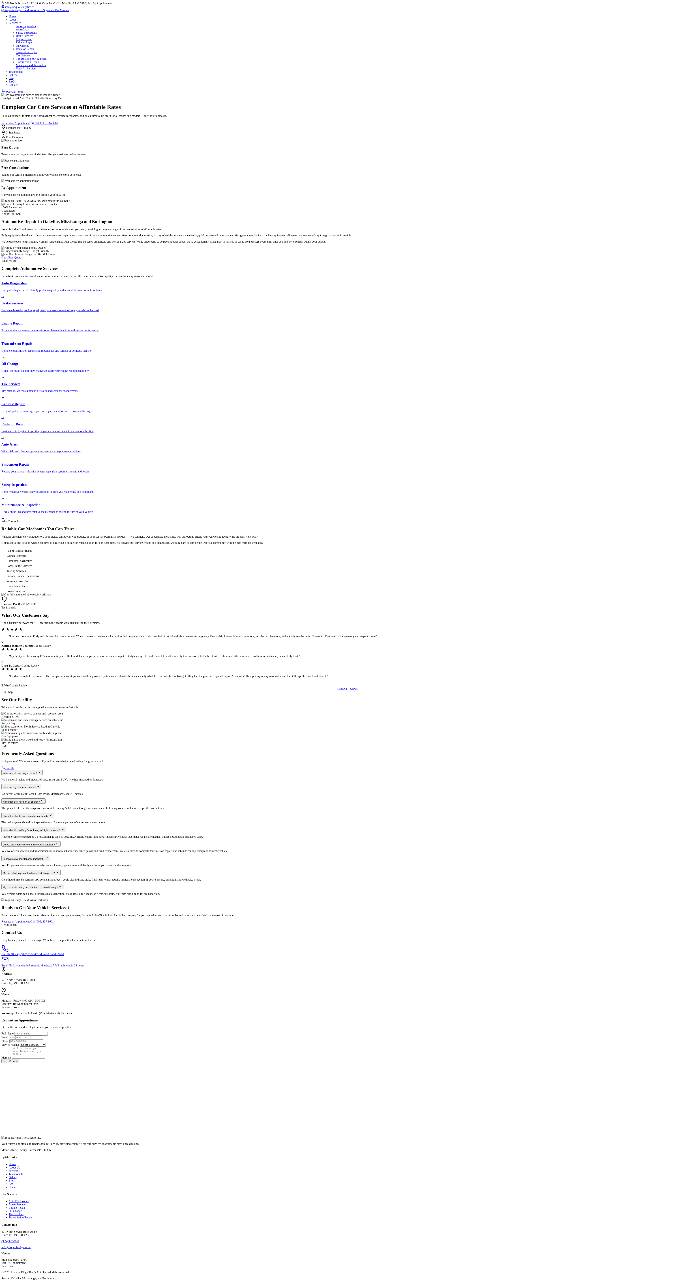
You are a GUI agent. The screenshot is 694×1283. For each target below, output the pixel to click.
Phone (5, 1041)
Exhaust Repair (24, 42)
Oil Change (22, 45)
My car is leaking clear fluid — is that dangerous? (29, 873)
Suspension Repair (26, 52)
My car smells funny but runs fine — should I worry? (30, 887)
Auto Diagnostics (26, 26)
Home (12, 16)
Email (4, 1037)
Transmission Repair (27, 61)
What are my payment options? (19, 787)
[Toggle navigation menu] (25, 92)
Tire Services (23, 55)
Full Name (7, 1033)
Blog (11, 78)
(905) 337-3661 (14, 91)
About (12, 19)
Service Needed (10, 1044)
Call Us (9, 768)
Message (6, 1057)
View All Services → (28, 68)
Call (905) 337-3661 (46, 123)
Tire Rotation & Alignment (31, 58)
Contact (13, 84)
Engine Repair (24, 39)
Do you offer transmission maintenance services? (29, 844)
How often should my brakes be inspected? (26, 816)
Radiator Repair (25, 48)
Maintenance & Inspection (31, 65)
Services (14, 22)
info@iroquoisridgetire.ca (19, 7)
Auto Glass (22, 29)
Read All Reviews (347, 688)
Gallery (13, 75)
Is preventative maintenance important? (24, 859)
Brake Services (24, 35)
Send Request (10, 1061)
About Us (14, 1167)
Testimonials (16, 71)
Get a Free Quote (11, 257)
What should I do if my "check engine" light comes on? (32, 830)
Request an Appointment (15, 123)
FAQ (11, 81)
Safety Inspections (26, 32)
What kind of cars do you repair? (20, 773)
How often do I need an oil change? (21, 801)
